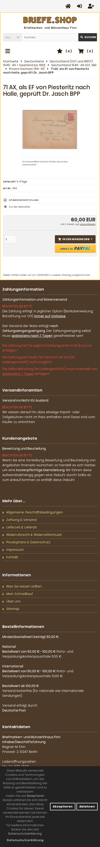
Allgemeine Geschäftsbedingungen (34, 512)
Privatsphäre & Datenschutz (28, 542)
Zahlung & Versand (21, 520)
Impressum (15, 550)
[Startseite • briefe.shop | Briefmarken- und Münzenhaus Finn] (50, 23)
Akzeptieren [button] (63, 806)
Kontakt (12, 557)
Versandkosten (88, 224)
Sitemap (12, 609)
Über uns (13, 601)
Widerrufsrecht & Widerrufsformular (34, 535)
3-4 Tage (22, 181)
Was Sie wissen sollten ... (24, 586)
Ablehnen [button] (87, 806)
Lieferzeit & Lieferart (21, 527)
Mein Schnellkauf (19, 594)
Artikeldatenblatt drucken (24, 200)
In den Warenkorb (75, 239)
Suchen (88, 37)
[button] (12, 37)
